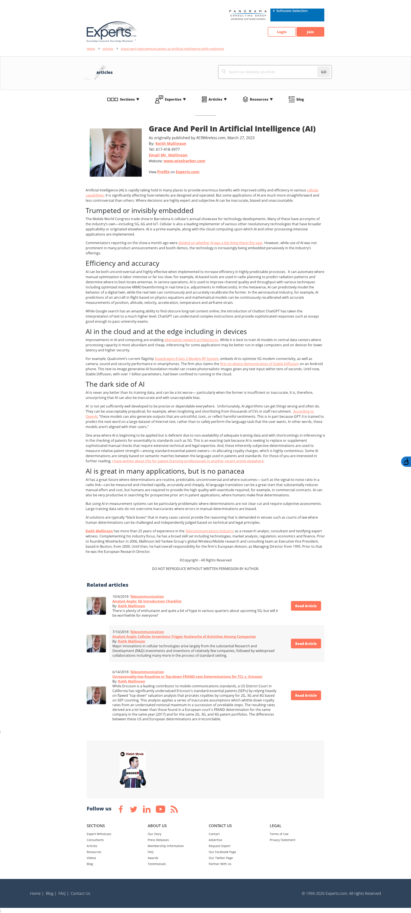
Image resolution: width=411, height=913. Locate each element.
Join (310, 32)
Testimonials (157, 864)
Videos (91, 858)
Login (282, 32)
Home (91, 49)
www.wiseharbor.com (184, 160)
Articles (215, 99)
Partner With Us (220, 864)
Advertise (215, 840)
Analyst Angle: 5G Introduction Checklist (147, 601)
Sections (127, 99)
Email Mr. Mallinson (168, 155)
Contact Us (80, 893)
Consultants (95, 840)
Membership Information (166, 846)
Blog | (51, 893)
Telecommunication (147, 596)
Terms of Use (279, 834)
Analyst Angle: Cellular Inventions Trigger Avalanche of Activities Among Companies (184, 636)
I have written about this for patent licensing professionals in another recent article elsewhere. (188, 461)
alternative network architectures (191, 339)
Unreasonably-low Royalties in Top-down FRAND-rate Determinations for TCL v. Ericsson (187, 676)
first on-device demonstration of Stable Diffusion (259, 363)
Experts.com (187, 171)
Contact (214, 834)
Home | (37, 893)
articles (108, 49)
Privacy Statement (282, 840)
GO (323, 72)
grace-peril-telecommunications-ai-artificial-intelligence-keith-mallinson (172, 49)
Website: (177, 160)
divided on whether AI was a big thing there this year (220, 242)
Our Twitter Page (221, 858)
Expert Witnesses (99, 834)
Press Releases (158, 840)
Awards (153, 858)
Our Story (154, 834)
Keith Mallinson (170, 143)
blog (300, 99)
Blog (90, 864)
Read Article (306, 606)
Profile (163, 171)
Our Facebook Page (222, 852)
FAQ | (63, 893)
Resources (259, 99)
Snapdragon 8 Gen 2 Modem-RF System (187, 358)
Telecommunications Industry (209, 531)
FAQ (150, 852)
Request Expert (220, 846)
